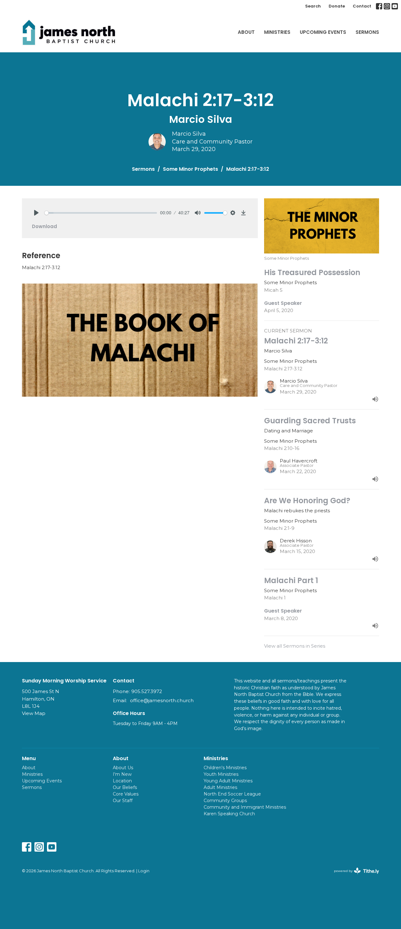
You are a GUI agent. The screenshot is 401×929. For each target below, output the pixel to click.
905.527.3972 (146, 691)
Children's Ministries (225, 767)
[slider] (100, 213)
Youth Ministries (221, 774)
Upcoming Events (323, 32)
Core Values (125, 794)
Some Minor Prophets (190, 169)
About (246, 32)
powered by (353, 876)
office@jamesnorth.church (162, 700)
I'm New (122, 774)
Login (143, 871)
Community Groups (225, 800)
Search (313, 6)
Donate (337, 6)
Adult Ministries (220, 787)
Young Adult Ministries (228, 781)
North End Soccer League (232, 794)
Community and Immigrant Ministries (245, 807)
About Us (123, 767)
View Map (33, 713)
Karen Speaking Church (229, 814)
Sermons (367, 32)
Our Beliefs (125, 787)
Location (122, 781)
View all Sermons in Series (294, 646)
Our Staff (123, 800)
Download (44, 226)
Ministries (277, 32)
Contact (362, 6)
